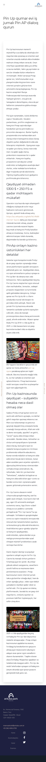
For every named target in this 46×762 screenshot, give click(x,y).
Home (13, 733)
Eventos (13, 748)
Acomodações (13, 738)
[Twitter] (24, 742)
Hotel (13, 743)
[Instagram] (24, 732)
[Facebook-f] (24, 737)
